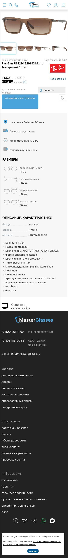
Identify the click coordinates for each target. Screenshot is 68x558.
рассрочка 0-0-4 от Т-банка (27, 122)
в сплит (12, 82)
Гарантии (8, 486)
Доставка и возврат (15, 427)
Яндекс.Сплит (11, 446)
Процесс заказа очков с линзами (24, 498)
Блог (5, 511)
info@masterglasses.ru (25, 353)
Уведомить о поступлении (20, 98)
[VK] (24, 520)
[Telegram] (34, 520)
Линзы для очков (13, 387)
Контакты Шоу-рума (15, 394)
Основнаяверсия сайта (20, 306)
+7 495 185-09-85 (13, 340)
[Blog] (15, 520)
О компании (10, 479)
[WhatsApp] (43, 520)
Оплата (6, 433)
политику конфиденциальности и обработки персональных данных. (32, 543)
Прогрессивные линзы (17, 400)
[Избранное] (49, 5)
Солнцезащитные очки (17, 375)
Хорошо (33, 551)
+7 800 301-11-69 (13, 331)
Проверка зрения (13, 459)
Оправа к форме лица (16, 452)
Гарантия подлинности (17, 492)
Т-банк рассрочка (14, 440)
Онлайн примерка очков (18, 505)
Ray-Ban (34, 224)
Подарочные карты (15, 406)
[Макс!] (52, 520)
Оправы (7, 381)
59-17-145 (49, 90)
